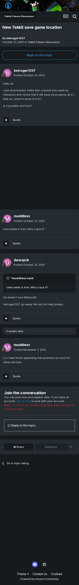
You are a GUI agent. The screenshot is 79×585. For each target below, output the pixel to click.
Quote (16, 119)
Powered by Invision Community (39, 579)
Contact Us (40, 574)
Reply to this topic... (24, 425)
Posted (29, 75)
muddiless (22, 216)
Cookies (56, 574)
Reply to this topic (39, 55)
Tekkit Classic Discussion (44, 42)
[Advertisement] (39, 169)
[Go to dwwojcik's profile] (7, 262)
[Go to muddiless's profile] (7, 219)
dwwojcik (21, 260)
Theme (22, 574)
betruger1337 (15, 38)
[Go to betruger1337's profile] (7, 73)
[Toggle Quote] (8, 278)
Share (20, 446)
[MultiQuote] (6, 120)
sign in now (23, 401)
